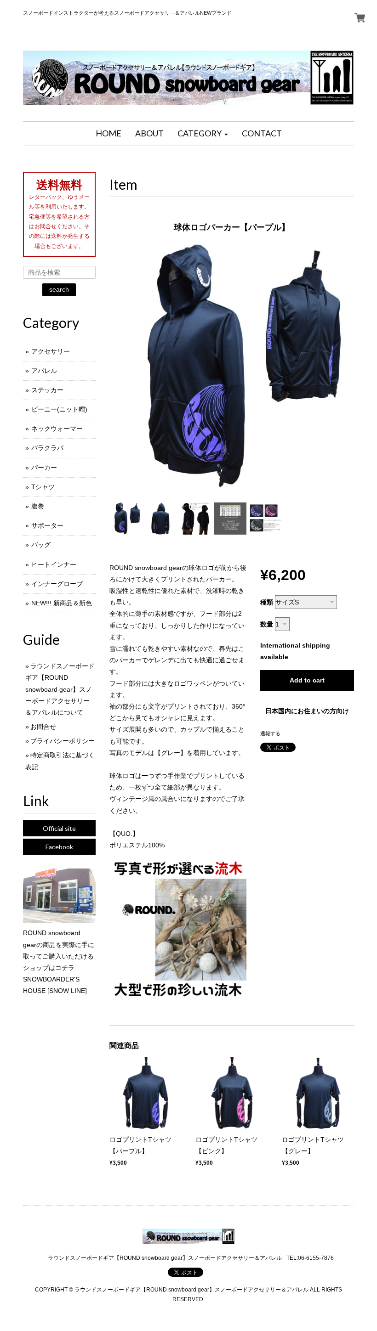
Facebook (59, 847)
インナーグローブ (57, 583)
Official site (59, 828)
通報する (270, 733)
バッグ (41, 544)
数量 (266, 624)
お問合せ (43, 726)
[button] (203, 134)
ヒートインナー (53, 564)
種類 (266, 602)
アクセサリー (50, 351)
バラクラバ (47, 447)
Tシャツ (43, 487)
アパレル (44, 370)
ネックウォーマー (57, 428)
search (59, 289)
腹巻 (37, 506)
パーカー (44, 467)
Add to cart (307, 680)
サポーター (47, 525)
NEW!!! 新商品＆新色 (61, 603)
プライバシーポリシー (62, 740)
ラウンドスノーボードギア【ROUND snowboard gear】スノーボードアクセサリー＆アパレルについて (60, 689)
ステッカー (47, 390)
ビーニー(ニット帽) (59, 409)
